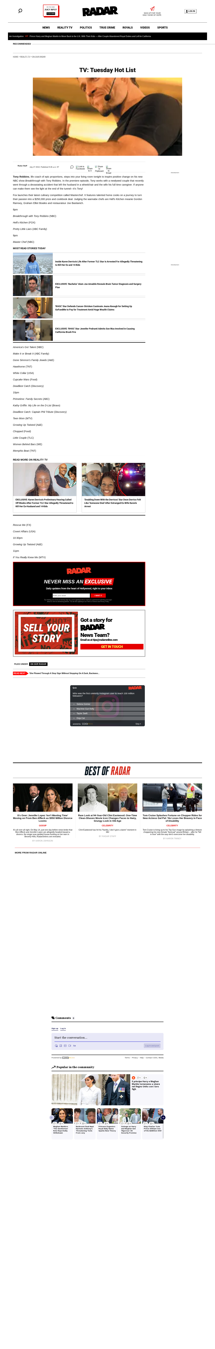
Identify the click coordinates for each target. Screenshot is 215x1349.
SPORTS (162, 27)
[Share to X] (90, 166)
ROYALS (128, 27)
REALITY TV (64, 27)
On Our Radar (39, 57)
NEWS (46, 27)
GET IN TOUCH (112, 647)
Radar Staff (22, 166)
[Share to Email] (108, 166)
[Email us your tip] (51, 17)
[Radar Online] (100, 11)
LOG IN (191, 11)
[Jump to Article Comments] (71, 166)
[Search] (20, 12)
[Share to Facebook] (80, 166)
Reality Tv (25, 57)
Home (15, 57)
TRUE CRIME (107, 27)
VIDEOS (145, 27)
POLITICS (86, 27)
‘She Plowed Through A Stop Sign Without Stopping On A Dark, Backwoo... (64, 673)
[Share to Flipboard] (99, 166)
